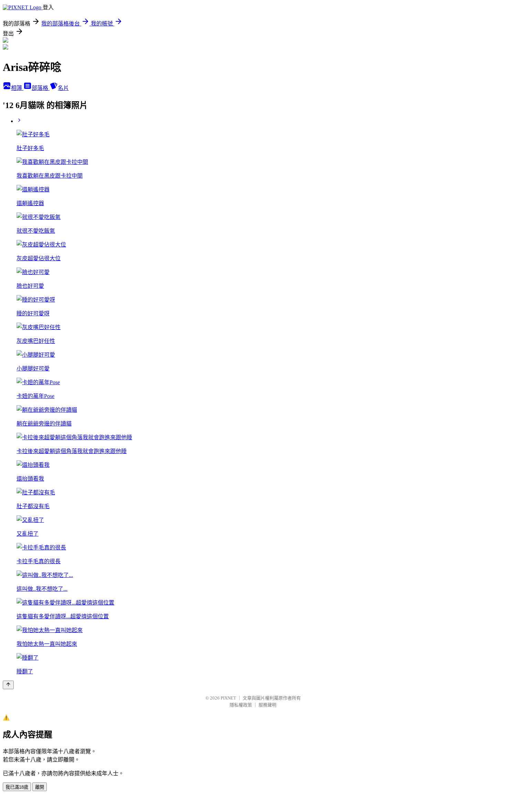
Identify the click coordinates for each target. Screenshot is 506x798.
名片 (63, 88)
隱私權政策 (241, 704)
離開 (39, 787)
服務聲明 (267, 704)
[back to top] (8, 685)
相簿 (17, 88)
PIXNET (228, 698)
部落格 (41, 88)
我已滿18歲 (17, 787)
